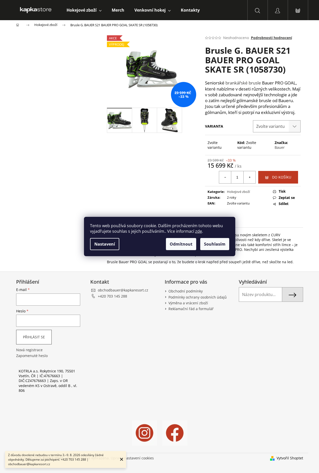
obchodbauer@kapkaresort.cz (123, 290)
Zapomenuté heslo (32, 355)
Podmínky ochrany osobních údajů (197, 297)
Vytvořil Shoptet (290, 458)
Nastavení (104, 244)
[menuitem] (84, 10)
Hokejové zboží (238, 191)
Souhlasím (214, 244)
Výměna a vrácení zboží (188, 303)
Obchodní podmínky (185, 291)
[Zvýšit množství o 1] (249, 177)
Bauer (280, 147)
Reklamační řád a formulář (191, 308)
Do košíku (281, 177)
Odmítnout (181, 244)
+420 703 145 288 (112, 296)
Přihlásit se (34, 337)
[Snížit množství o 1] (225, 177)
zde (198, 231)
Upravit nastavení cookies (132, 458)
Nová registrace (29, 349)
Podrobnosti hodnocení (271, 37)
